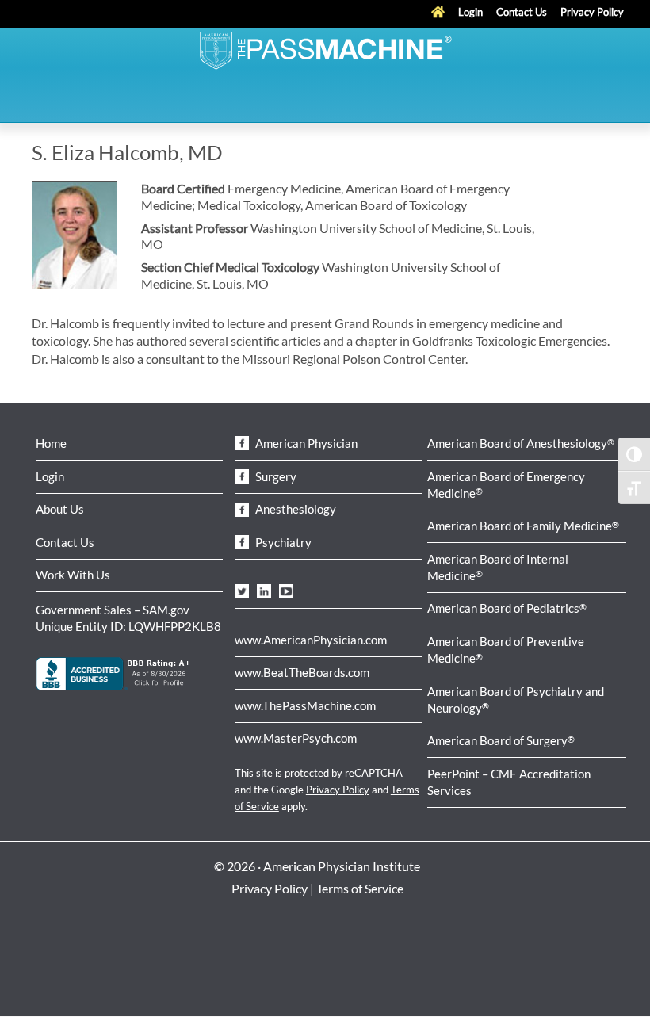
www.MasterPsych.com (296, 738)
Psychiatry (282, 542)
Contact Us (65, 542)
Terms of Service (359, 888)
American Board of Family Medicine (523, 525)
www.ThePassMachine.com (305, 705)
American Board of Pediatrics (507, 608)
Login (50, 476)
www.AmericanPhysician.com (311, 640)
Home (51, 443)
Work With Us (73, 575)
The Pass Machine (325, 49)
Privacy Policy (337, 789)
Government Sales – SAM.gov (112, 609)
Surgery (274, 476)
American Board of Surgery (501, 740)
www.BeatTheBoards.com (302, 672)
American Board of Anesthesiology (520, 443)
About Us (60, 509)
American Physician (305, 443)
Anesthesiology (294, 509)
